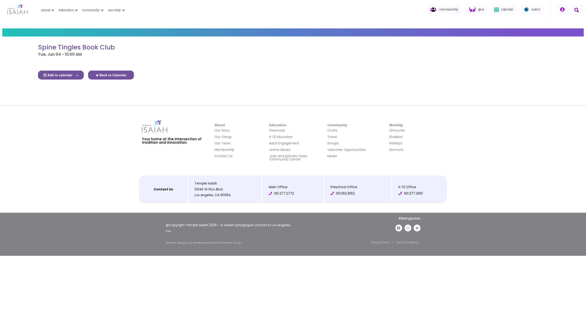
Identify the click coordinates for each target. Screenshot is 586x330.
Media (332, 156)
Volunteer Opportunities (346, 149)
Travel (332, 137)
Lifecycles (397, 130)
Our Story (222, 130)
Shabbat (396, 137)
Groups (333, 143)
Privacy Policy (380, 242)
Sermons (396, 149)
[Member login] (562, 10)
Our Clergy (223, 137)
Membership (224, 149)
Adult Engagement (284, 143)
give (481, 9)
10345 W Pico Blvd (208, 189)
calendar (507, 9)
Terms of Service (407, 242)
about (45, 10)
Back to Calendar (113, 75)
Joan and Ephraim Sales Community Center (288, 158)
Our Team (222, 143)
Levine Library (279, 149)
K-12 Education (281, 137)
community (90, 10)
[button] (576, 10)
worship (114, 10)
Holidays (395, 143)
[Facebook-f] (398, 228)
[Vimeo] (417, 228)
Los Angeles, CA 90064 (213, 195)
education (66, 10)
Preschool (277, 130)
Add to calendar (59, 75)
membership (448, 9)
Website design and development (188, 243)
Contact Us (223, 156)
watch (535, 9)
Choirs (332, 130)
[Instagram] (407, 228)
